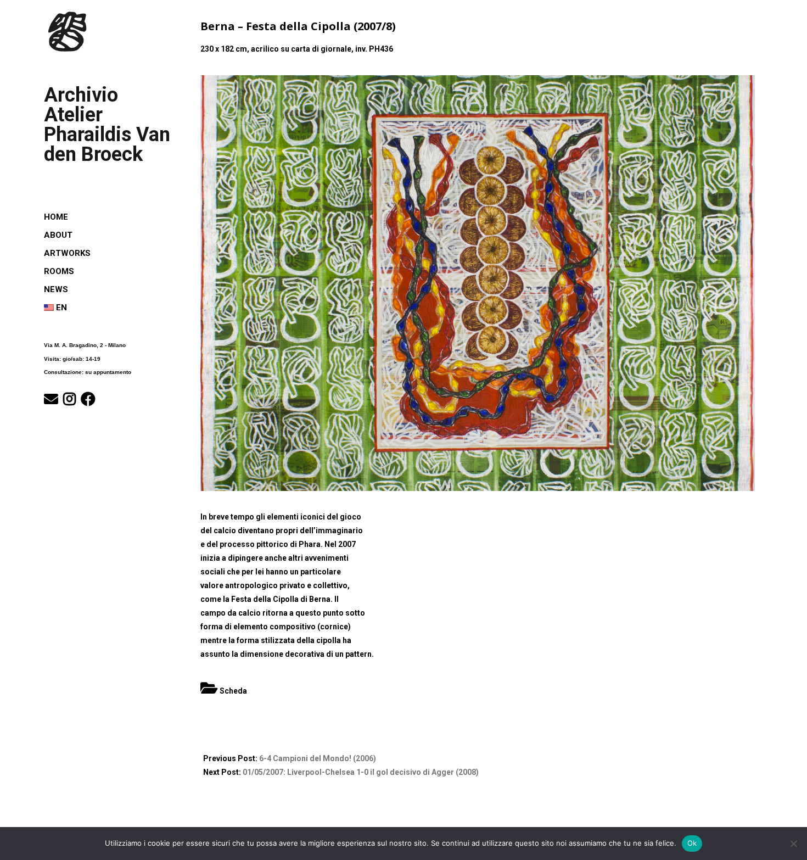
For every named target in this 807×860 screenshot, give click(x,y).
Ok (692, 843)
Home (56, 217)
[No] (793, 843)
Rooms (59, 271)
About (58, 235)
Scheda (233, 690)
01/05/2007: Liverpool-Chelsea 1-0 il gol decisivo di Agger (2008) (361, 772)
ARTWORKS (67, 253)
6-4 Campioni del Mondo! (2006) (317, 758)
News (56, 289)
